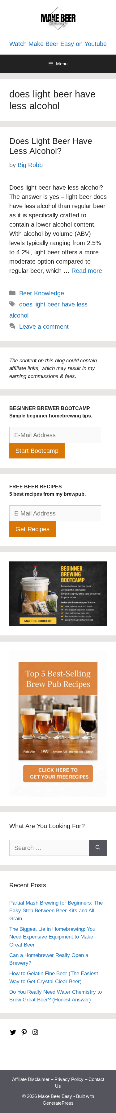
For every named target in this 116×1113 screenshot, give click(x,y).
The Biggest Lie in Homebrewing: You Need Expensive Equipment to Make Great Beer (52, 937)
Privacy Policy (69, 1079)
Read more (86, 270)
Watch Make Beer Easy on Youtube (58, 43)
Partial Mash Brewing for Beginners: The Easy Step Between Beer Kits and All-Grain (56, 911)
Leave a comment (44, 326)
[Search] (98, 848)
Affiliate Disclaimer (30, 1079)
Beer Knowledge (41, 293)
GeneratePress (58, 1103)
